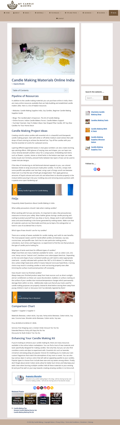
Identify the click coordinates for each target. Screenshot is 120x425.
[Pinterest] (38, 387)
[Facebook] (34, 387)
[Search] (105, 98)
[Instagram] (45, 387)
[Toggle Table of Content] (65, 90)
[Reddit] (48, 387)
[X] (41, 387)
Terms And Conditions (72, 422)
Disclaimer (83, 422)
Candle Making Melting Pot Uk (24, 412)
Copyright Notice (49, 422)
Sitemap (90, 422)
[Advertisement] (81, 5)
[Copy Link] (51, 387)
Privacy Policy (60, 422)
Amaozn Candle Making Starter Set (25, 410)
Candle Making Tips (20, 408)
